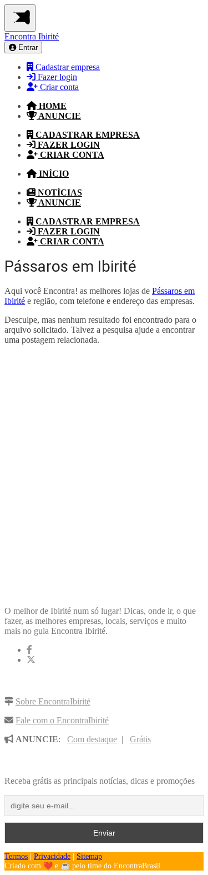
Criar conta (58, 87)
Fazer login (56, 77)
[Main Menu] (19, 18)
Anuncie (59, 116)
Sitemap (89, 856)
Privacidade (52, 856)
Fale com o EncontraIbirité (62, 720)
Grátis (140, 739)
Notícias (58, 192)
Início (53, 173)
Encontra (31, 36)
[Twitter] (31, 659)
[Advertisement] (104, 468)
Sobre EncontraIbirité (53, 701)
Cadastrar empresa (66, 67)
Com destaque (92, 739)
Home (52, 106)
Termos (16, 856)
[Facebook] (29, 649)
